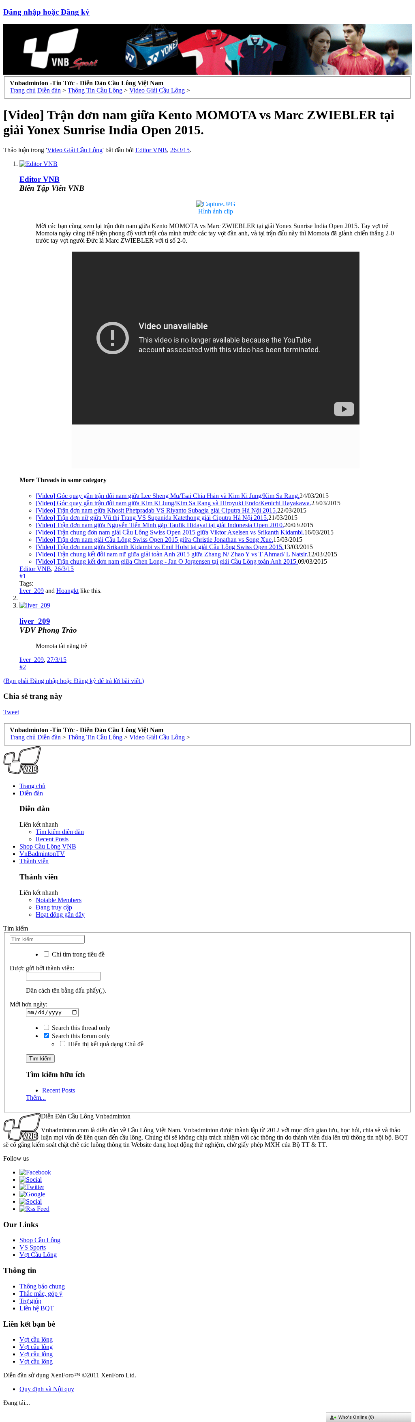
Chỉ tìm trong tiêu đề (77, 954)
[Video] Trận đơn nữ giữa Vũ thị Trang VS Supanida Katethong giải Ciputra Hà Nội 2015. (152, 517)
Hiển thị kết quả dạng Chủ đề (104, 1044)
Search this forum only (80, 1035)
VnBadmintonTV (42, 853)
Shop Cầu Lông (39, 1240)
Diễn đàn (31, 793)
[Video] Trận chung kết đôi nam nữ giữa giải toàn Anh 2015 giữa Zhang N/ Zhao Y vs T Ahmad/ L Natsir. (172, 554)
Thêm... (36, 1097)
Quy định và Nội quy (46, 1388)
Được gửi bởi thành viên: (42, 968)
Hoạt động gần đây (60, 914)
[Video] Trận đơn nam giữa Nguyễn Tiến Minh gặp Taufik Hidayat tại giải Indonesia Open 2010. (160, 524)
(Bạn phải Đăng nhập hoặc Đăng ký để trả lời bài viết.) (73, 680)
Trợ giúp (30, 1300)
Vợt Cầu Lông (38, 1254)
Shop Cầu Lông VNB (47, 846)
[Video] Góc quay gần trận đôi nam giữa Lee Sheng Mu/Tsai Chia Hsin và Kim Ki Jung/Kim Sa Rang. (167, 495)
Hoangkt (67, 590)
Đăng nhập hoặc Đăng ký (46, 12)
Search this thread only (80, 1027)
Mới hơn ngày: (28, 1004)
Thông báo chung (42, 1286)
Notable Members (58, 899)
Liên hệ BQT (36, 1308)
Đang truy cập (54, 907)
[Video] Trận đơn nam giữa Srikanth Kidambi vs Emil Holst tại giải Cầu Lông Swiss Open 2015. (160, 546)
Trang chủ (32, 785)
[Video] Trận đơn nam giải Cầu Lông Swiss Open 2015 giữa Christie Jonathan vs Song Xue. (154, 539)
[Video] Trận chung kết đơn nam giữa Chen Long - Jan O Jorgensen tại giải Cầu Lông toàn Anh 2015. (167, 561)
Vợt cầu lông (36, 1339)
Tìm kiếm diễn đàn (60, 831)
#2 (22, 667)
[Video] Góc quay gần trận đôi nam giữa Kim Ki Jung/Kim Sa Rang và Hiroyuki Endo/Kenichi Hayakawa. (173, 503)
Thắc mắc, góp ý (40, 1293)
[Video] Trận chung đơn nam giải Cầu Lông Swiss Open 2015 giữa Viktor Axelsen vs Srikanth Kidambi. (170, 532)
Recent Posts (52, 839)
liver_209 (31, 590)
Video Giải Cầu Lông (75, 150)
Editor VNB (151, 150)
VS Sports (32, 1247)
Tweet (11, 712)
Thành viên (34, 861)
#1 (22, 576)
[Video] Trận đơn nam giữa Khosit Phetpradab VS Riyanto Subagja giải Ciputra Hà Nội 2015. (156, 510)
